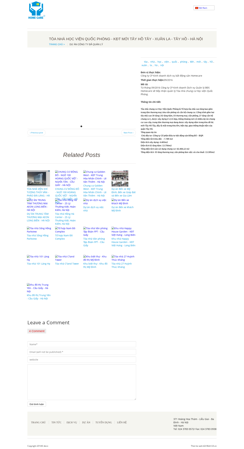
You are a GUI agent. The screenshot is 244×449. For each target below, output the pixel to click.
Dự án (86, 422)
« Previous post (36, 132)
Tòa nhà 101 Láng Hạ (38, 263)
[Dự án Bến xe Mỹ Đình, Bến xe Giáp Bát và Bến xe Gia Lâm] (120, 178)
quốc (174, 61)
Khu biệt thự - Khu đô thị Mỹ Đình (95, 265)
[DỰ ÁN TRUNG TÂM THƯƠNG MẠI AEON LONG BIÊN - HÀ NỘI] (39, 204)
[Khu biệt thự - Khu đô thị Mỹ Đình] (95, 258)
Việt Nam (202, 7)
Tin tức (56, 422)
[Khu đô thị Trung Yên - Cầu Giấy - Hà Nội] (39, 287)
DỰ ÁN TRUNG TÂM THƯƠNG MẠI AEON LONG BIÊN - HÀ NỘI (38, 217)
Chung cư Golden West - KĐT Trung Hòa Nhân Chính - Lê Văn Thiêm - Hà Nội (94, 190)
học (160, 61)
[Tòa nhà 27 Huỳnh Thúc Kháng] (124, 258)
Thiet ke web (197, 446)
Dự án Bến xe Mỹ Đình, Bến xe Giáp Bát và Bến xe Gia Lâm (124, 192)
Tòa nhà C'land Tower (67, 263)
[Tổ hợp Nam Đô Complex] (67, 229)
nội (162, 65)
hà (156, 65)
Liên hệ (122, 422)
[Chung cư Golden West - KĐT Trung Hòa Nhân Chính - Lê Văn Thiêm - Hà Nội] (95, 176)
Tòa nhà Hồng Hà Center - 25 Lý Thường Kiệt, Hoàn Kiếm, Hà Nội (65, 218)
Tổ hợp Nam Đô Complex (64, 237)
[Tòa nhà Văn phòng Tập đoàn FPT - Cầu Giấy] (95, 231)
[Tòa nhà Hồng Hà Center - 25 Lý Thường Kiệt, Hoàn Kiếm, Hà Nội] (67, 204)
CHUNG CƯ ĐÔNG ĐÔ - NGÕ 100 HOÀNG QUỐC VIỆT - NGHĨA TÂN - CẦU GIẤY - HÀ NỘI (67, 195)
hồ (211, 61)
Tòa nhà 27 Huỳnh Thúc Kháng (122, 265)
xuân (144, 65)
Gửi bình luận (37, 404)
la (151, 65)
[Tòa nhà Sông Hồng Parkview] (39, 229)
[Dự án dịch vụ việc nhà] (95, 201)
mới (199, 61)
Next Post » (128, 132)
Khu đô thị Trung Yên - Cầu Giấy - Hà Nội (39, 297)
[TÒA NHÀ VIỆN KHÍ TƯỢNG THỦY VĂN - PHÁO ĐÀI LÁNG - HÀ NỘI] (38, 178)
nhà (152, 61)
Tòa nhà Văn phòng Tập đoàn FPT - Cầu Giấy (94, 242)
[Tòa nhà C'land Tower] (67, 258)
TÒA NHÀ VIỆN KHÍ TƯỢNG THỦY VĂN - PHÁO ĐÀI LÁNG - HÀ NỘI (38, 193)
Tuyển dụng (103, 422)
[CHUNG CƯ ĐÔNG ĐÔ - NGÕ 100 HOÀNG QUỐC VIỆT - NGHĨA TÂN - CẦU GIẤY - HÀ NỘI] (67, 178)
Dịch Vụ (72, 422)
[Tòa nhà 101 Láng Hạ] (39, 258)
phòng (183, 61)
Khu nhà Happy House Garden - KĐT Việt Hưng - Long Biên (123, 242)
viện (166, 61)
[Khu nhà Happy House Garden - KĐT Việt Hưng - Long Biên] (124, 231)
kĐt (192, 61)
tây (205, 61)
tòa (146, 61)
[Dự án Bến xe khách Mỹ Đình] (124, 201)
